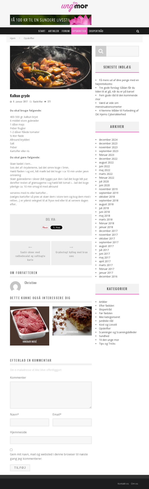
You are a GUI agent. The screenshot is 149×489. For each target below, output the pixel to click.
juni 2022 (104, 166)
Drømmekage (72, 332)
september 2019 (108, 193)
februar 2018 (106, 223)
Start (41, 31)
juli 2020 (104, 181)
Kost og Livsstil (108, 324)
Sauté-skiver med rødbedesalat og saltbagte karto (30, 256)
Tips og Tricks (107, 343)
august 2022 (106, 162)
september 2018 (108, 200)
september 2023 (108, 151)
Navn (14, 414)
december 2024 (108, 139)
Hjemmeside (18, 432)
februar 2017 (106, 269)
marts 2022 (105, 174)
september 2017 (108, 242)
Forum (66, 31)
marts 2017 (105, 265)
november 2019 (108, 189)
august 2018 (106, 204)
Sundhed (104, 336)
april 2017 (104, 261)
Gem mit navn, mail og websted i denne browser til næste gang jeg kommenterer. (49, 456)
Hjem (12, 38)
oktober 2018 (107, 196)
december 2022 (108, 158)
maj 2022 (104, 170)
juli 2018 (104, 208)
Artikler (53, 31)
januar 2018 (106, 227)
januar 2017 (106, 272)
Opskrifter (79, 31)
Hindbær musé (30, 341)
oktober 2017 (107, 238)
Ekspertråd (96, 31)
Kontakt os (123, 483)
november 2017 (108, 234)
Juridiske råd (106, 321)
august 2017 (106, 246)
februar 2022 (106, 177)
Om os (134, 483)
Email (57, 414)
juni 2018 (104, 212)
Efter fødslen (106, 305)
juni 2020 (104, 185)
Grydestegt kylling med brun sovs (72, 254)
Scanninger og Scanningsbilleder (118, 332)
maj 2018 (104, 215)
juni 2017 (104, 253)
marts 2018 (105, 219)
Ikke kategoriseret (109, 317)
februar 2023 (106, 155)
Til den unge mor (109, 340)
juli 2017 (104, 250)
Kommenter (18, 378)
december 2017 (108, 231)
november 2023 (108, 147)
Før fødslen (105, 313)
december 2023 (108, 143)
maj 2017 (104, 257)
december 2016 (108, 276)
